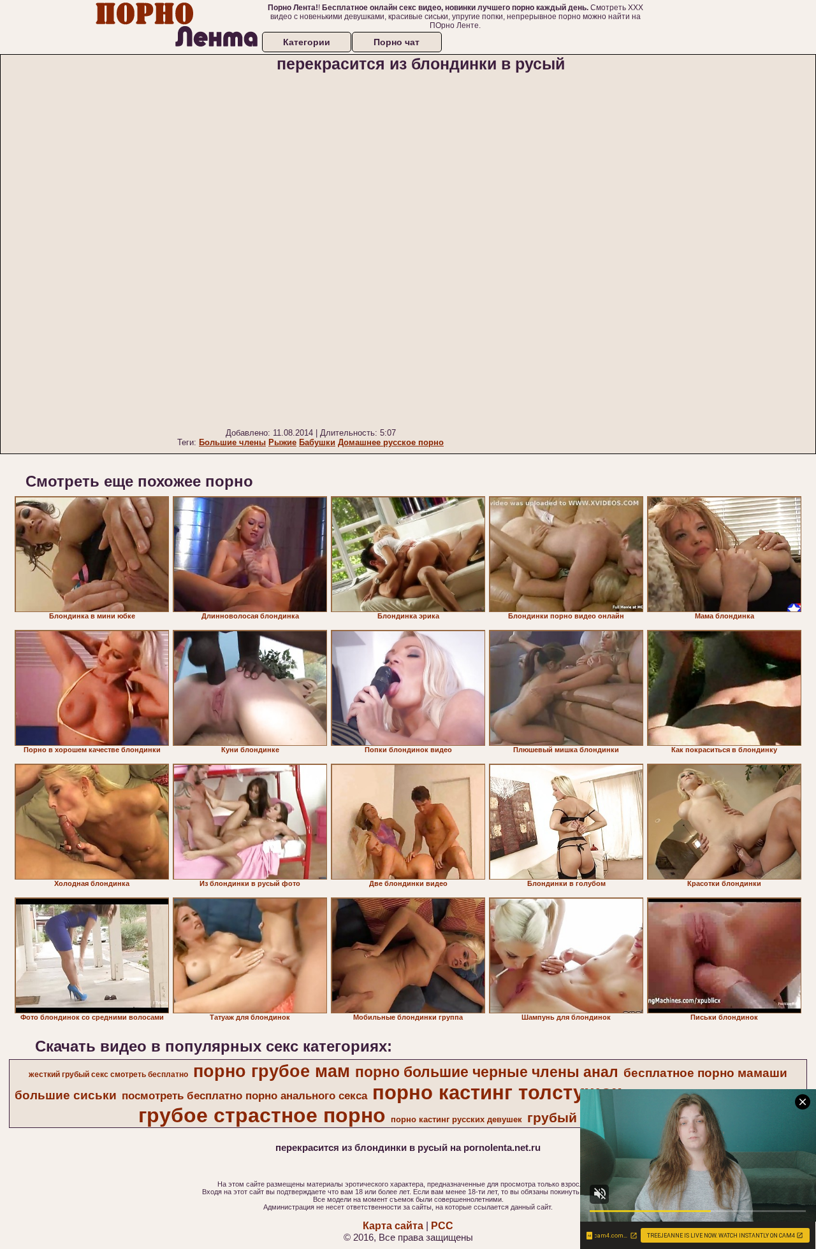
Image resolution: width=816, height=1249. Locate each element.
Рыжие (282, 442)
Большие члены (232, 442)
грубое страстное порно (262, 1115)
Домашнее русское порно (391, 442)
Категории (306, 42)
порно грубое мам (271, 1071)
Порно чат (396, 42)
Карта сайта (393, 1225)
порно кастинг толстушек (497, 1092)
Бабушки (317, 442)
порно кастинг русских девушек (456, 1119)
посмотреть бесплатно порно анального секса (244, 1095)
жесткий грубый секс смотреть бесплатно (108, 1074)
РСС (442, 1225)
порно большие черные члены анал (486, 1072)
